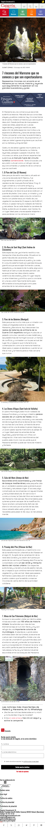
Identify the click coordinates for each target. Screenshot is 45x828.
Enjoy (31, 14)
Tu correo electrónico (8, 752)
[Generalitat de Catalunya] (22, 784)
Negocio (40, 14)
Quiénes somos (5, 790)
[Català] (36, 6)
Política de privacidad (7, 802)
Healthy (22, 14)
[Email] (41, 825)
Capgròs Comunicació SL (8, 1)
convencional (17, 160)
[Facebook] (3, 825)
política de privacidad (31, 761)
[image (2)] (22, 100)
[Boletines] (42, 6)
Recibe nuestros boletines (22, 767)
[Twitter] (11, 825)
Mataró (4, 14)
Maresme (13, 14)
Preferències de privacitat (8, 806)
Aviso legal (3, 794)
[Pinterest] (33, 825)
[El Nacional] (43, 2)
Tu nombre (5, 744)
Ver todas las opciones (22, 771)
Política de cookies (6, 798)
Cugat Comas (7, 67)
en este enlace (15, 718)
